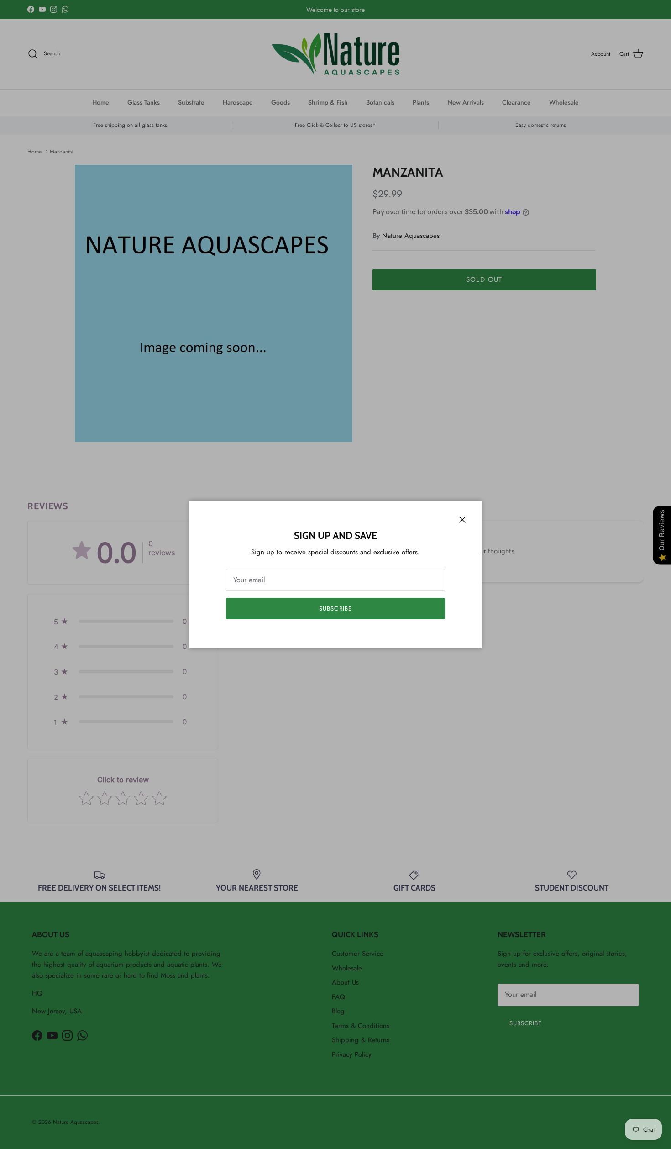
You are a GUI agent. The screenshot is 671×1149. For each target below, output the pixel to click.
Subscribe (335, 608)
